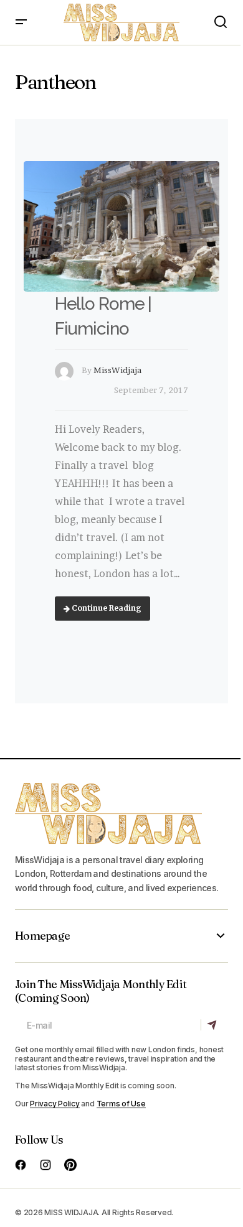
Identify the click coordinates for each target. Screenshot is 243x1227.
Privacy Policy (55, 1103)
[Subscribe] (214, 1024)
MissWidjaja (117, 370)
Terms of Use (121, 1103)
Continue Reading (105, 608)
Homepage (42, 936)
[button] (21, 22)
